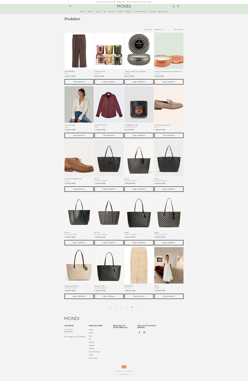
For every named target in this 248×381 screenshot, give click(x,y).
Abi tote (96, 178)
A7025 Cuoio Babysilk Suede (73, 178)
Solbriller (92, 345)
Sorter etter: (148, 29)
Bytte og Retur (93, 358)
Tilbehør (91, 348)
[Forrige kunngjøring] (69, 2)
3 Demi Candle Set (99, 71)
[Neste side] (138, 307)
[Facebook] (139, 332)
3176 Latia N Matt (70, 125)
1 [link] (110, 307)
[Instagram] (144, 332)
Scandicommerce (129, 371)
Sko (90, 339)
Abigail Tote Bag (99, 286)
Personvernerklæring (124, 374)
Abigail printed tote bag (71, 286)
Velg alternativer (79, 82)
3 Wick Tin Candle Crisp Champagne (135, 71)
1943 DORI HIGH (70, 71)
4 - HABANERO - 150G (131, 125)
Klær (90, 336)
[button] (70, 6)
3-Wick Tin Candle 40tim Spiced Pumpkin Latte (168, 71)
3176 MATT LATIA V (100, 125)
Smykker (91, 342)
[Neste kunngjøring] (179, 2)
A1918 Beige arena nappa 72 (162, 125)
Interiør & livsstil (94, 351)
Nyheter (91, 329)
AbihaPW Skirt (128, 286)
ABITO (156, 286)
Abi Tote (67, 232)
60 (132, 307)
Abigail (126, 232)
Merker (91, 333)
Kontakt (91, 355)
